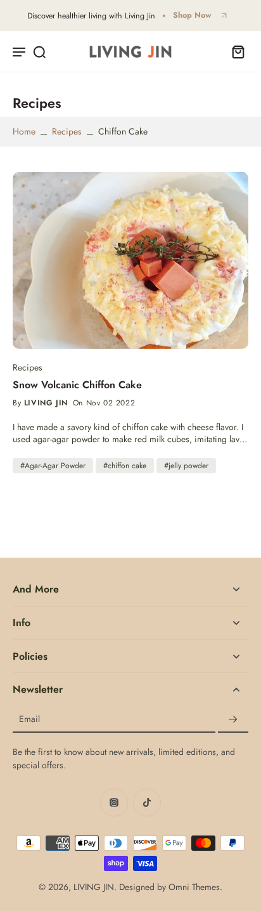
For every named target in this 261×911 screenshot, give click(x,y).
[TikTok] (147, 802)
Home (24, 131)
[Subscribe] (233, 719)
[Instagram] (114, 802)
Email (29, 720)
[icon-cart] (234, 51)
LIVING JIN (93, 887)
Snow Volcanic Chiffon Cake (77, 385)
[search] (39, 51)
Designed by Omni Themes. (170, 887)
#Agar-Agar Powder (53, 465)
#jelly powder (186, 465)
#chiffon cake (124, 465)
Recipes (67, 131)
